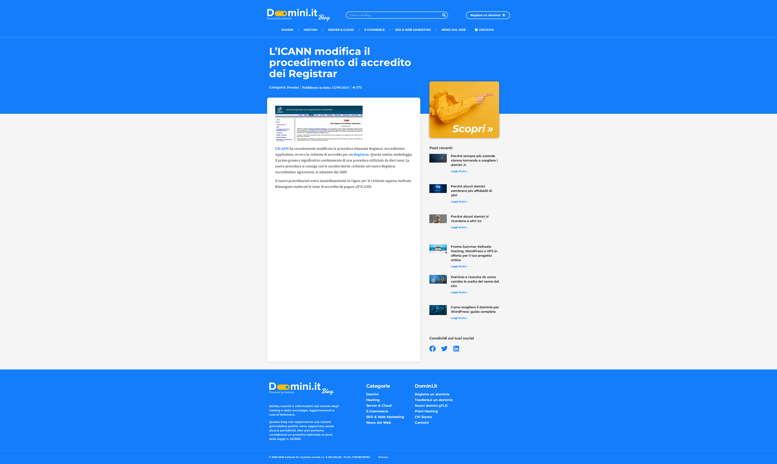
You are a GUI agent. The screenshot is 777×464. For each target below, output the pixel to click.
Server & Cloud (341, 30)
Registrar (361, 154)
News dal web (454, 30)
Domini (287, 30)
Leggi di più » (459, 171)
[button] (432, 348)
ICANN (283, 148)
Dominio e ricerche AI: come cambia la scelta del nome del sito (475, 281)
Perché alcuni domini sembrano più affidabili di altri (471, 190)
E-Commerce (374, 30)
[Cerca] (444, 15)
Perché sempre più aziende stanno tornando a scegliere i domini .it (474, 160)
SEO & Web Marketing (413, 30)
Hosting (310, 30)
